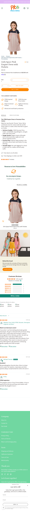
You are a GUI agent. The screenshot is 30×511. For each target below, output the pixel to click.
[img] (3, 320)
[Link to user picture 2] (12, 349)
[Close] (27, 485)
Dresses (8, 56)
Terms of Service (5, 438)
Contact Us (4, 423)
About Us (3, 420)
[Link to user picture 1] (4, 349)
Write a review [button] (15, 296)
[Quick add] (3, 221)
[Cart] (28, 8)
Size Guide (4, 426)
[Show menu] (2, 8)
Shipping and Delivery (7, 451)
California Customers (7, 454)
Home (2, 56)
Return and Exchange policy (8, 442)
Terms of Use (5, 457)
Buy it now (15, 89)
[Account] (24, 8)
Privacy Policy (5, 435)
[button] (5, 159)
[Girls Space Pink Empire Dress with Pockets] (15, 205)
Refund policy (5, 460)
